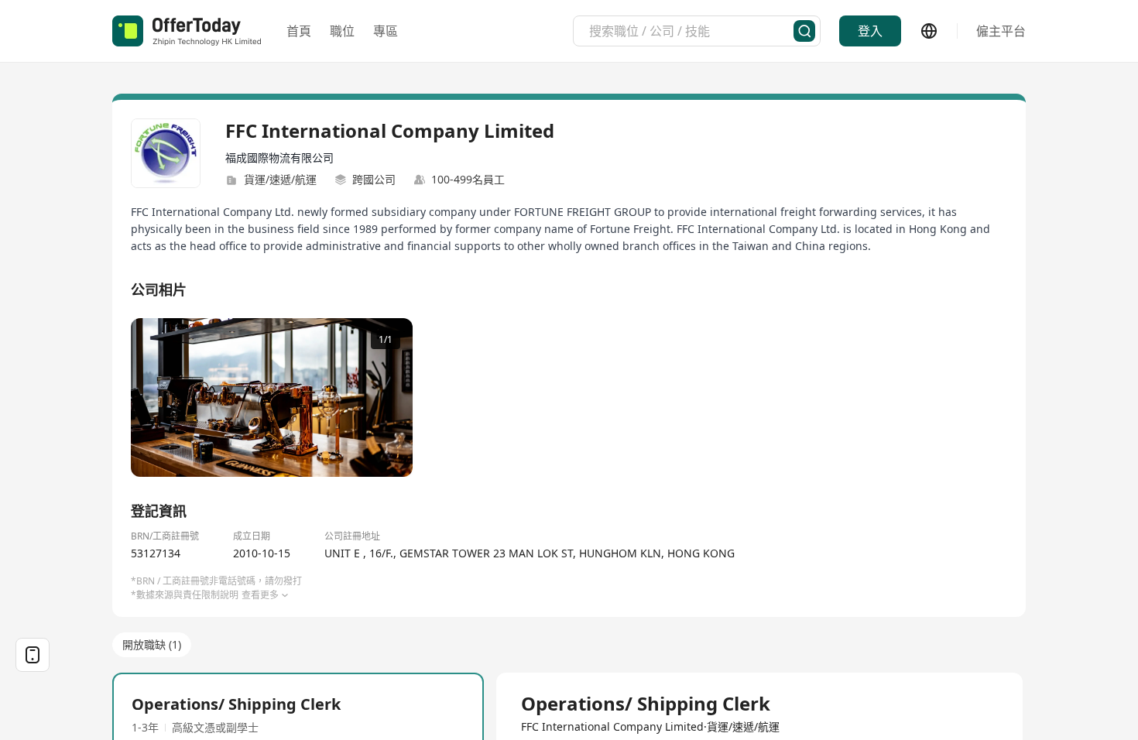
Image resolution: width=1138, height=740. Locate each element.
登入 (870, 30)
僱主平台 (1001, 30)
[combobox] (691, 31)
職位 (342, 30)
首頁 (298, 30)
